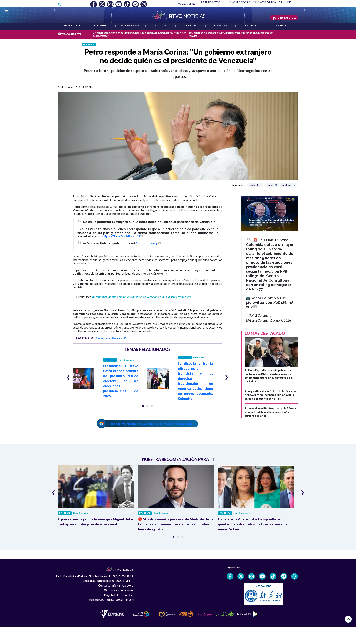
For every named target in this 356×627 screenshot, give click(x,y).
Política (160, 25)
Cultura (250, 25)
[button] (143, 406)
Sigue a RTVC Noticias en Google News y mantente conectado (150, 423)
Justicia (281, 25)
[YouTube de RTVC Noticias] (262, 576)
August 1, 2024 (146, 243)
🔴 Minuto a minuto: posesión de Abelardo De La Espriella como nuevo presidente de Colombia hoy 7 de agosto (175, 524)
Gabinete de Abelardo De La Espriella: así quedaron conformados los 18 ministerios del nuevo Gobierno (253, 524)
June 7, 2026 (282, 320)
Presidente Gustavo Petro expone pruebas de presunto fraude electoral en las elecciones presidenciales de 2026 (120, 381)
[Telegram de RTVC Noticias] (283, 576)
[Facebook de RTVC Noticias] (230, 576)
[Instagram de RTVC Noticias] (251, 576)
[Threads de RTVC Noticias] (294, 576)
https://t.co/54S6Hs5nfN (121, 236)
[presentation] (68, 376)
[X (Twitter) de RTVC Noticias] (240, 576)
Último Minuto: (70, 34)
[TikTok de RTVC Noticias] (273, 576)
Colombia (100, 25)
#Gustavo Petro (121, 337)
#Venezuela (103, 337)
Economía (220, 25)
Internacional (130, 25)
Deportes (190, 25)
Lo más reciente (70, 25)
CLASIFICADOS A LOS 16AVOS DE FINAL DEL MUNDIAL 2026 (265, 2)
